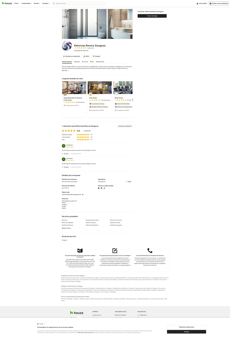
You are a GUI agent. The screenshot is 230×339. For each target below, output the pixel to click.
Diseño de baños (108, 299)
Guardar (97, 56)
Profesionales (26, 3)
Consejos (45, 3)
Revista (36, 3)
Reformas (76, 299)
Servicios (85, 61)
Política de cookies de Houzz (86, 332)
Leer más (64, 70)
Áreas (92, 61)
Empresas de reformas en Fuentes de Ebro (77, 279)
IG (63, 146)
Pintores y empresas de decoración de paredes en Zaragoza (78, 288)
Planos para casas (131, 299)
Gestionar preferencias (186, 327)
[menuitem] (16, 3)
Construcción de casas (156, 299)
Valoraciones (100, 61)
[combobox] (78, 3)
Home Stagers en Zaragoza (108, 292)
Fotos (16, 3)
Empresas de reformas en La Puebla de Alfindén (113, 278)
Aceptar (186, 332)
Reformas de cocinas (97, 299)
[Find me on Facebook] (98, 188)
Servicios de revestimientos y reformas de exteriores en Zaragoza (95, 290)
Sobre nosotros (67, 61)
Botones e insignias (120, 315)
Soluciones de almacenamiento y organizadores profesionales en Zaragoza (136, 290)
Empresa (77, 61)
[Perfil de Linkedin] (101, 188)
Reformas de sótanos (120, 299)
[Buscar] (54, 3)
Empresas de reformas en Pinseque (128, 279)
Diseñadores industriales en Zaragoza (89, 292)
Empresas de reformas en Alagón (89, 278)
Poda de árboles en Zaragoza (104, 288)
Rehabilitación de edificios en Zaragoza (123, 288)
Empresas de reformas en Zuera (70, 278)
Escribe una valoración (125, 126)
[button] (97, 150)
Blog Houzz (143, 315)
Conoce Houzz (97, 315)
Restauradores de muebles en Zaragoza (146, 288)
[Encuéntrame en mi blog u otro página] (104, 188)
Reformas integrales (67, 299)
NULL (87, 56)
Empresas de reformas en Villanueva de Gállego (103, 279)
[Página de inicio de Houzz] (7, 3)
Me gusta (66, 153)
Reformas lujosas (85, 299)
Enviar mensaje (152, 16)
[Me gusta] (62, 154)
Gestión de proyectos (143, 299)
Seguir (129, 181)
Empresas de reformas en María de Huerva (139, 278)
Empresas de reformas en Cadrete (148, 279)
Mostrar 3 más (66, 228)
